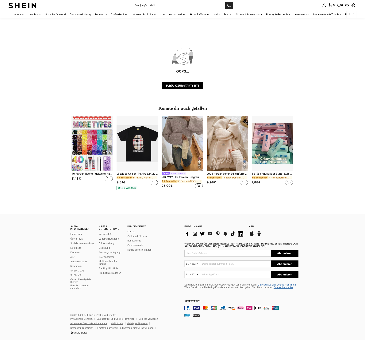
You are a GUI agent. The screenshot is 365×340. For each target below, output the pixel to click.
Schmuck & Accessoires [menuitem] (249, 14)
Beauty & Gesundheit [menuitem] (278, 14)
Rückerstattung (106, 243)
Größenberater (106, 257)
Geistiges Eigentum (137, 323)
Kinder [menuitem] (216, 14)
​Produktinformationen (110, 273)
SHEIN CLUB (77, 270)
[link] (331, 5)
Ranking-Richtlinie (108, 268)
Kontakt (131, 231)
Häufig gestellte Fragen (139, 249)
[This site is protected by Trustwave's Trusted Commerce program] (187, 315)
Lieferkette (75, 248)
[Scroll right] (354, 14)
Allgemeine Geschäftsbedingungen (88, 323)
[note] (127, 188)
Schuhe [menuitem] (228, 14)
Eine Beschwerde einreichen (79, 287)
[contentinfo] (241, 308)
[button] (347, 5)
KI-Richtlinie (117, 323)
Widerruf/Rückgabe (109, 238)
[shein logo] (22, 5)
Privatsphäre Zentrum (81, 319)
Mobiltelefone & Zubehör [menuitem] (327, 14)
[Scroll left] (349, 14)
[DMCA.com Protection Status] (196, 315)
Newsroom (76, 266)
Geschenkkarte (135, 245)
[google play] (259, 235)
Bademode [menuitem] (100, 14)
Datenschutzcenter (283, 287)
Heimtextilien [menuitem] (301, 14)
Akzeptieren (192, 301)
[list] (214, 234)
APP (251, 226)
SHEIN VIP (76, 275)
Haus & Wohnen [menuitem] (199, 14)
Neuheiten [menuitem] (35, 14)
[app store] (251, 235)
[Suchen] (229, 5)
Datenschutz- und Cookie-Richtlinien (277, 284)
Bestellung (104, 248)
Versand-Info (105, 234)
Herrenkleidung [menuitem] (177, 14)
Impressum (76, 234)
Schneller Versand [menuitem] (55, 14)
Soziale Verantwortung (82, 243)
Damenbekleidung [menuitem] (80, 14)
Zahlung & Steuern (137, 236)
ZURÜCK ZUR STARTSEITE (182, 85)
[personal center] (324, 5)
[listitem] (92, 153)
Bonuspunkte (134, 240)
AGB (72, 257)
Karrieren (75, 252)
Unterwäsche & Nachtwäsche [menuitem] (148, 14)
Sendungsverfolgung (110, 252)
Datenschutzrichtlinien (81, 328)
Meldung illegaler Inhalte (108, 262)
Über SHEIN (76, 238)
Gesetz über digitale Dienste (80, 280)
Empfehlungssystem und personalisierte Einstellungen (125, 328)
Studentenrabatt (78, 261)
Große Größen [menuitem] (119, 14)
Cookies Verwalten (148, 319)
